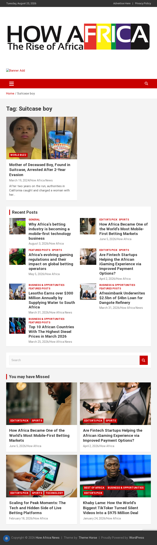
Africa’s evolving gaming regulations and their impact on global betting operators (51, 261)
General (34, 219)
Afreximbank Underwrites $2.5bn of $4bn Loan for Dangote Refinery (122, 298)
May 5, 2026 (36, 274)
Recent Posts (25, 212)
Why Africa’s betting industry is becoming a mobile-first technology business (50, 231)
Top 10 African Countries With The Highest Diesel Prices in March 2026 (51, 332)
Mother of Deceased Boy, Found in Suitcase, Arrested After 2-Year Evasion (39, 169)
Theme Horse (87, 537)
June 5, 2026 (107, 239)
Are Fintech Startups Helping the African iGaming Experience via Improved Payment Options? (120, 264)
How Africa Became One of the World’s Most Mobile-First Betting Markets (123, 229)
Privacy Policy (143, 3)
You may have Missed (29, 376)
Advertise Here (121, 3)
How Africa (56, 243)
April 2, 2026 (107, 278)
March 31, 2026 (39, 312)
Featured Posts (39, 250)
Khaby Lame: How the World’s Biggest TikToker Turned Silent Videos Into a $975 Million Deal (110, 507)
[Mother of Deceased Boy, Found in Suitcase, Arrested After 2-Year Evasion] (41, 138)
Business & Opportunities (46, 285)
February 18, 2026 (20, 518)
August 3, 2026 (38, 243)
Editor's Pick (108, 219)
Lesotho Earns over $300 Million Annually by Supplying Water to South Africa (52, 300)
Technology (54, 493)
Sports (124, 219)
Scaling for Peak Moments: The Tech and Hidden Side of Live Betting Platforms (37, 507)
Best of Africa (94, 487)
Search (144, 360)
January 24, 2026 (94, 518)
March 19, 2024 (19, 180)
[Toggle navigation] (11, 83)
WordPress (136, 537)
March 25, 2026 (39, 341)
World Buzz (18, 155)
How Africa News (41, 180)
